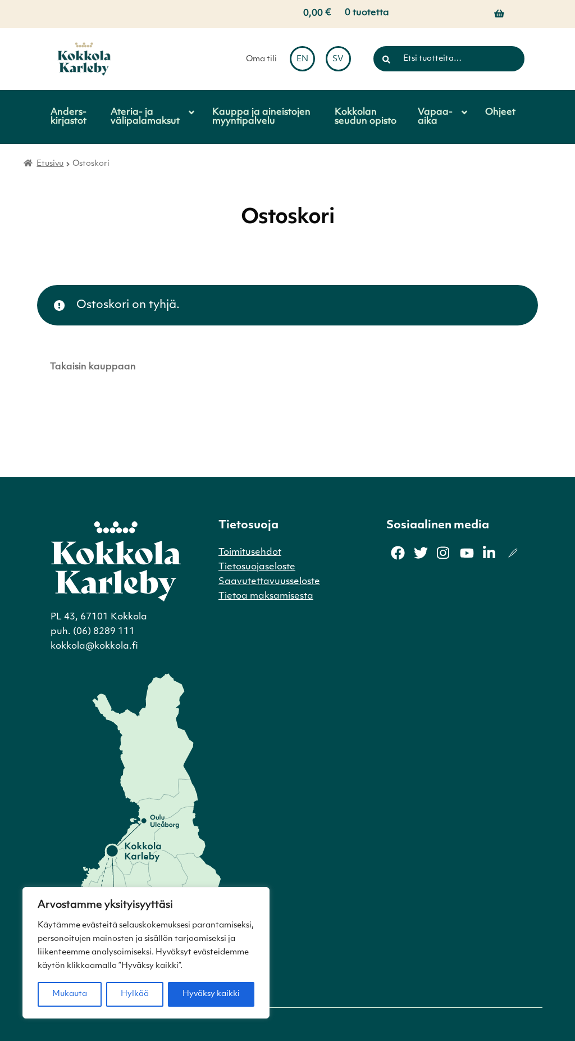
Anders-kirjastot (68, 117)
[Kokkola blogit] (513, 553)
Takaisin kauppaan (93, 367)
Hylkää (135, 994)
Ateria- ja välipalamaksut (145, 117)
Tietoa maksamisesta (265, 596)
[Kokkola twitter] (421, 553)
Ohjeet (500, 112)
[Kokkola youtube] (467, 553)
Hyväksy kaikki (211, 994)
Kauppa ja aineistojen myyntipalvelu (261, 117)
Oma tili (261, 59)
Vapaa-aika (435, 117)
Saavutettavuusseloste (269, 581)
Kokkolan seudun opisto (365, 117)
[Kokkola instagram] (444, 553)
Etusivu (49, 164)
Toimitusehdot (249, 552)
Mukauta (69, 994)
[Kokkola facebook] (398, 553)
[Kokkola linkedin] (490, 553)
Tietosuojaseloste (256, 567)
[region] (146, 953)
